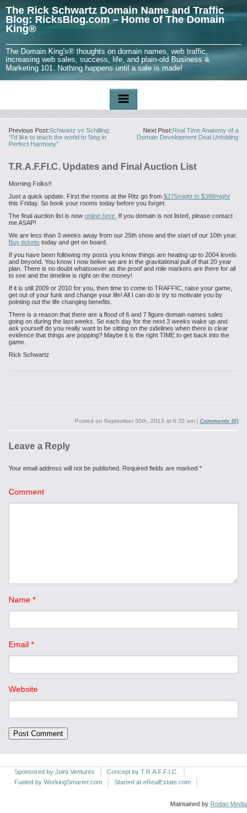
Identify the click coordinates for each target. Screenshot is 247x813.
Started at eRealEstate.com (152, 782)
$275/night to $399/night (197, 196)
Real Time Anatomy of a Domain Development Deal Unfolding (187, 134)
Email (21, 644)
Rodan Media (228, 803)
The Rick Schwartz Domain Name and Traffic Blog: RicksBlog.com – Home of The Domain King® (115, 19)
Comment (26, 491)
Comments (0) (219, 421)
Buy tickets (24, 242)
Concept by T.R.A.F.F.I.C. (142, 771)
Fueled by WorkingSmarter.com (58, 782)
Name (22, 599)
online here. (100, 215)
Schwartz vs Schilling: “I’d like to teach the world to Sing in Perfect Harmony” (59, 137)
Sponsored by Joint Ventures (54, 771)
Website (23, 689)
